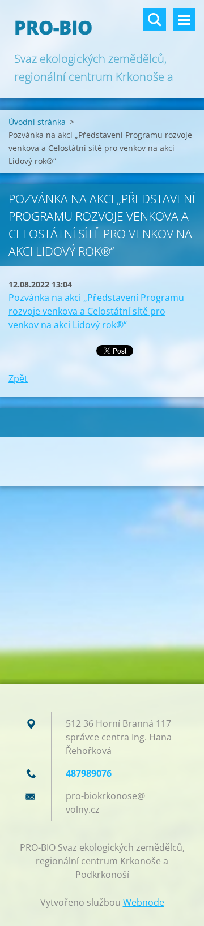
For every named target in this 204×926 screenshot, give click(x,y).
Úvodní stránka (37, 122)
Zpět (18, 378)
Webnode (143, 902)
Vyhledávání (154, 19)
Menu (184, 19)
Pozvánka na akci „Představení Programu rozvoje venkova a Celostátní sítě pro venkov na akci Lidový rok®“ (96, 311)
